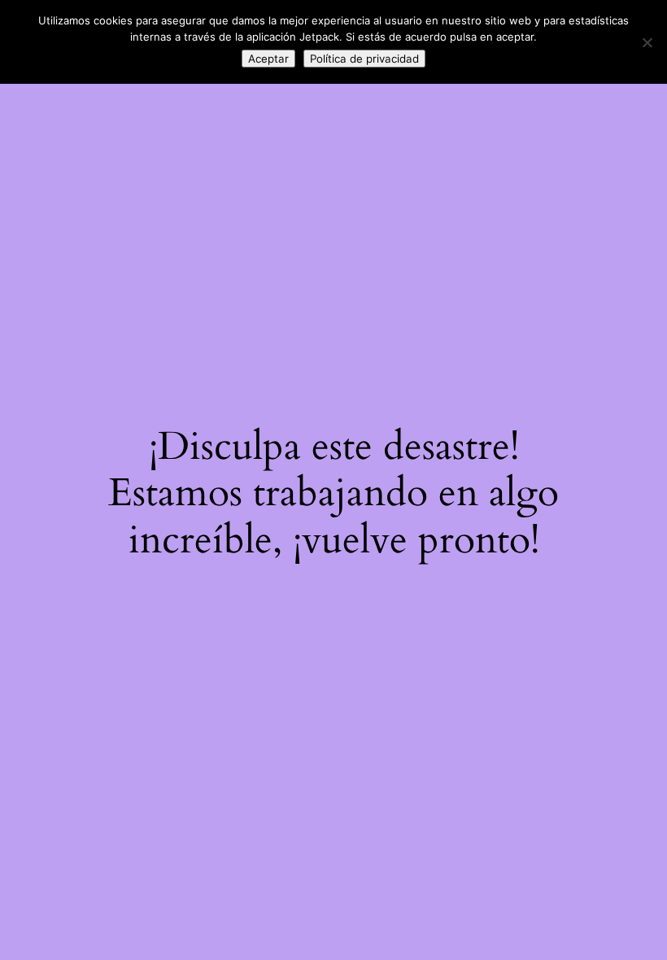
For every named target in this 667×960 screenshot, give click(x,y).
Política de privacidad (364, 58)
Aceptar (268, 58)
